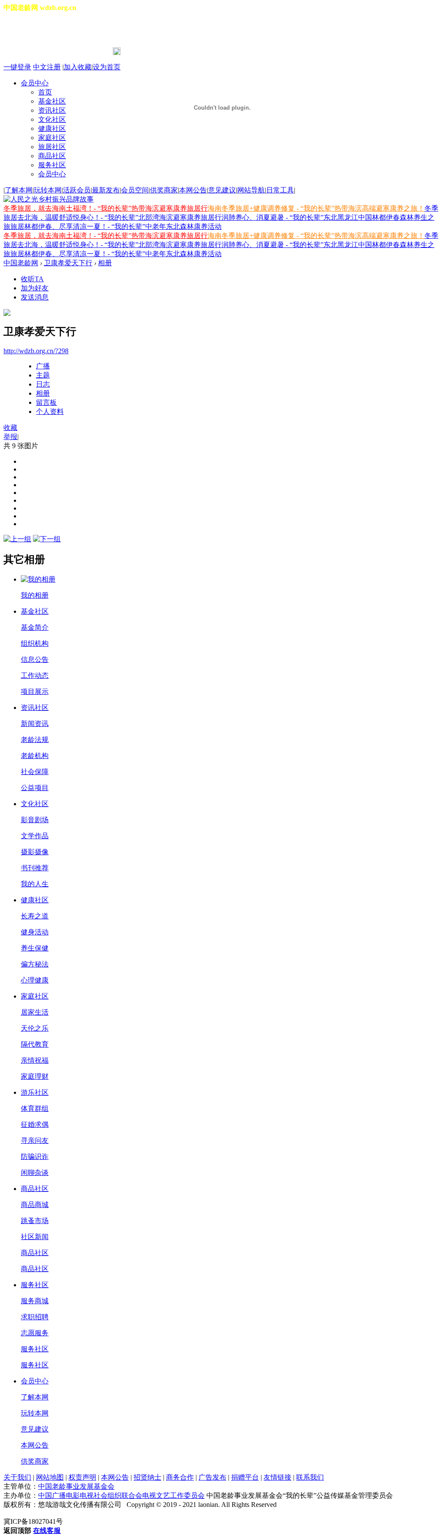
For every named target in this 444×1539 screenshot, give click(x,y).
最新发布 (106, 190)
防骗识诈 (35, 1156)
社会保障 (35, 771)
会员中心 (52, 174)
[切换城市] (27, 30)
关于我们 (17, 1477)
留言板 (46, 402)
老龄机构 (35, 755)
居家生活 (35, 1012)
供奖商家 (164, 190)
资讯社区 (35, 707)
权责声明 (82, 1477)
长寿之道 (35, 916)
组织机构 (35, 643)
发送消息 (35, 297)
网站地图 (50, 1477)
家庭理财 (35, 1076)
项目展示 (35, 691)
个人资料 (50, 411)
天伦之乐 (35, 1028)
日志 (43, 384)
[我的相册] (38, 579)
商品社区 (52, 155)
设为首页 (107, 67)
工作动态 (35, 675)
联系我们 (310, 1477)
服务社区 (52, 165)
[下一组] (47, 539)
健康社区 (35, 900)
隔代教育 (35, 1044)
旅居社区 (52, 146)
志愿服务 (35, 1333)
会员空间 (135, 190)
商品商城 (35, 1204)
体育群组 (35, 1108)
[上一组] (17, 539)
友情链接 (277, 1477)
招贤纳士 (147, 1477)
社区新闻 (35, 1236)
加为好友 (35, 288)
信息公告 (35, 659)
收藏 (10, 427)
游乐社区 (35, 1092)
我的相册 (35, 595)
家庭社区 (35, 996)
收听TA (32, 279)
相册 (105, 263)
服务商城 (35, 1301)
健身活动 (35, 932)
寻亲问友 (35, 1140)
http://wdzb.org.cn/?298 (36, 351)
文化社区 (35, 803)
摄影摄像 (35, 852)
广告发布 (212, 1477)
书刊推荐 (35, 868)
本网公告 (193, 190)
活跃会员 (77, 190)
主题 (43, 375)
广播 (43, 366)
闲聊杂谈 (35, 1172)
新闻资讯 (35, 723)
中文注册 (47, 67)
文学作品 (35, 835)
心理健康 (35, 980)
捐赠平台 (245, 1477)
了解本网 (19, 190)
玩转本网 (48, 190)
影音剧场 (35, 819)
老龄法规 (35, 739)
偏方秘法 (35, 964)
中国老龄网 (20, 263)
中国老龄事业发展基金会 (76, 1486)
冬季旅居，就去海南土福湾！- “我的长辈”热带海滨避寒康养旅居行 (105, 208)
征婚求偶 (35, 1124)
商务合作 (180, 1477)
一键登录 (17, 67)
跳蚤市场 (35, 1220)
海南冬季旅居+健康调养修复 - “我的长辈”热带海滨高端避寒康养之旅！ (316, 208)
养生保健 (35, 948)
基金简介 (35, 627)
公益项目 (35, 787)
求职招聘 (35, 1317)
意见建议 (222, 190)
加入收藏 (77, 67)
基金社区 (35, 611)
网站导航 (251, 190)
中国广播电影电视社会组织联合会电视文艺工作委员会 (121, 1495)
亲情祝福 (35, 1060)
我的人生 (35, 884)
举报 (10, 436)
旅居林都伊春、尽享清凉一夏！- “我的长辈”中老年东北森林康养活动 (116, 226)
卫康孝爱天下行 (68, 263)
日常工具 (280, 190)
